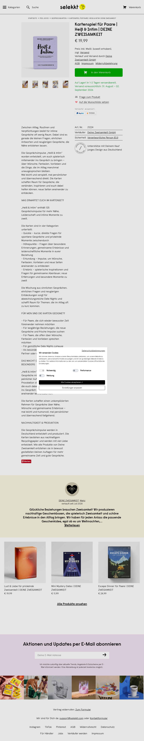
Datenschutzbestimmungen (93, 351)
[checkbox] (42, 370)
